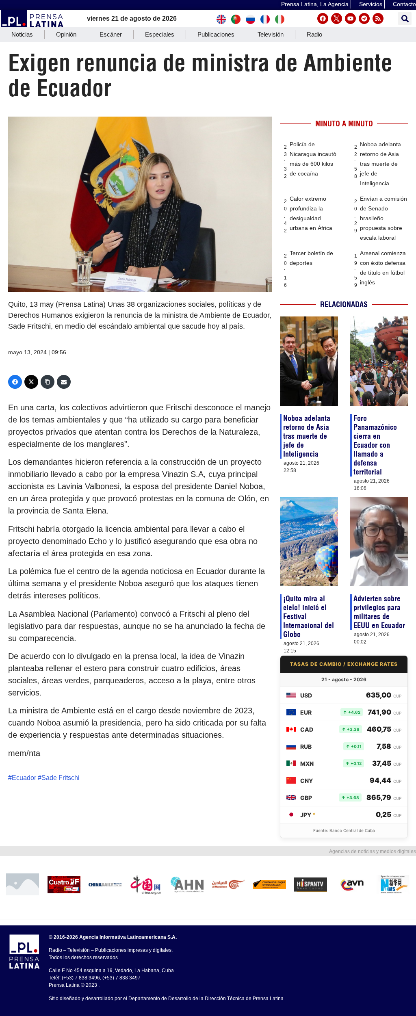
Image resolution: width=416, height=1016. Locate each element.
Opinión (66, 34)
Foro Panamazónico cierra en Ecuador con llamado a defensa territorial (375, 445)
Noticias (22, 34)
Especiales (159, 34)
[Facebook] (322, 18)
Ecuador (24, 777)
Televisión (271, 34)
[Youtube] (350, 18)
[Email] (64, 382)
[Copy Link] (47, 382)
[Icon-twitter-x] (336, 18)
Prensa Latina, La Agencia (315, 4)
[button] (405, 18)
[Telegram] (364, 18)
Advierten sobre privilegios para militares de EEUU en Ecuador (379, 612)
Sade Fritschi (60, 777)
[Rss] (378, 18)
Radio (314, 34)
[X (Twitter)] (31, 382)
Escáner (111, 34)
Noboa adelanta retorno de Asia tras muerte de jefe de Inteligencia (380, 163)
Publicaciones (215, 34)
